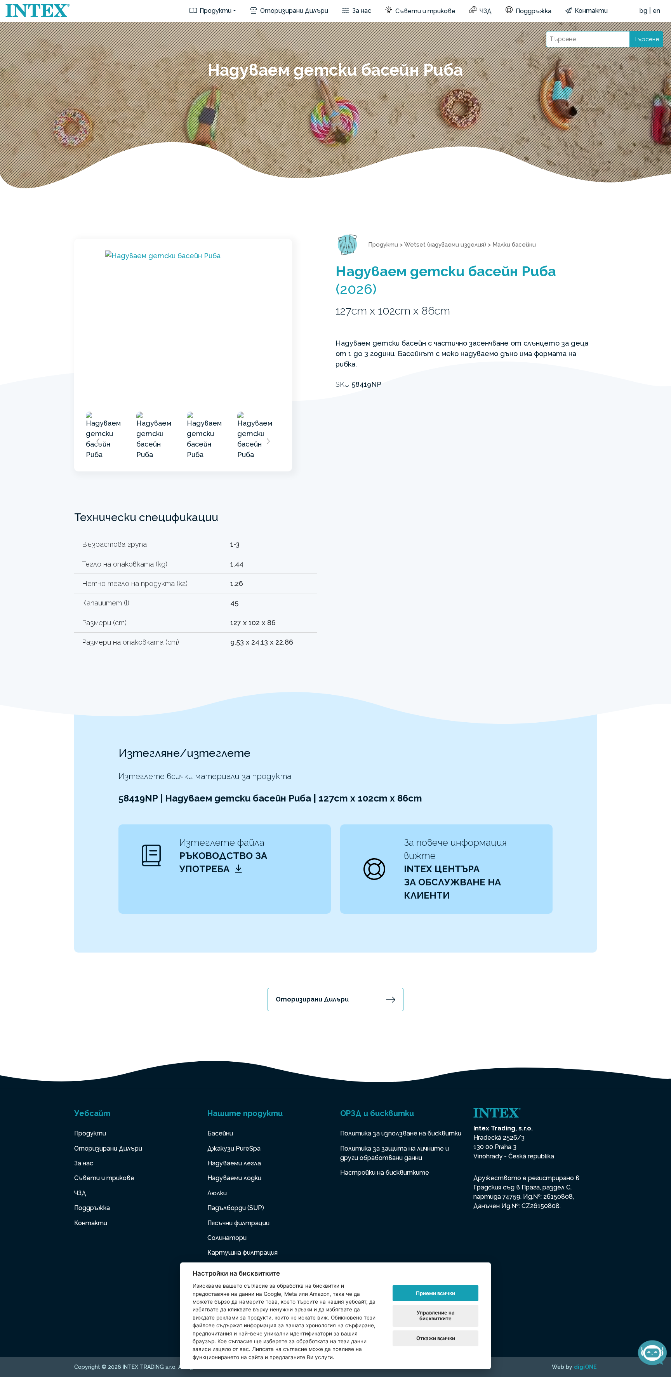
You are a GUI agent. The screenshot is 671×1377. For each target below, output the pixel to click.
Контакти (590, 10)
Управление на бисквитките (436, 1315)
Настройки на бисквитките (384, 1172)
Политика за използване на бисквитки (400, 1133)
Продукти (214, 10)
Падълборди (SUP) (235, 1208)
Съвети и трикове (424, 11)
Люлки (217, 1193)
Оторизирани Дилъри (293, 10)
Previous (98, 441)
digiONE (585, 1367)
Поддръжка (532, 11)
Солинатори (227, 1237)
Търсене (646, 39)
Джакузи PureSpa (234, 1148)
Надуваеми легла (234, 1163)
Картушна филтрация (242, 1252)
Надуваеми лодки (234, 1178)
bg (643, 10)
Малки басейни (514, 244)
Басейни (220, 1133)
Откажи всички (435, 1338)
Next (268, 441)
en (656, 10)
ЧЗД (485, 11)
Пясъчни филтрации (238, 1223)
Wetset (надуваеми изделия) (445, 244)
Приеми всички (435, 1293)
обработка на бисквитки (308, 1286)
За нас (361, 10)
